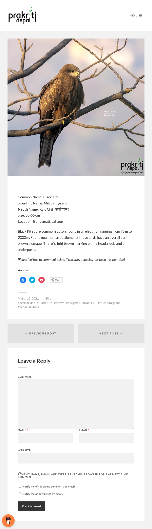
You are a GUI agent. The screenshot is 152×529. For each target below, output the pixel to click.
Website (24, 450)
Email (84, 430)
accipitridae (27, 302)
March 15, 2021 (28, 298)
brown (60, 302)
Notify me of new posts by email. (42, 493)
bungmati (74, 302)
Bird (48, 298)
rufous (34, 307)
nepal (23, 307)
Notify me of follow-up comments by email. (48, 486)
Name (23, 430)
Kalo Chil (90, 302)
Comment (25, 377)
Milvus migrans (110, 302)
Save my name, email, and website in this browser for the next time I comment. (74, 475)
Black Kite (45, 302)
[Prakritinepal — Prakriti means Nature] (76, 15)
